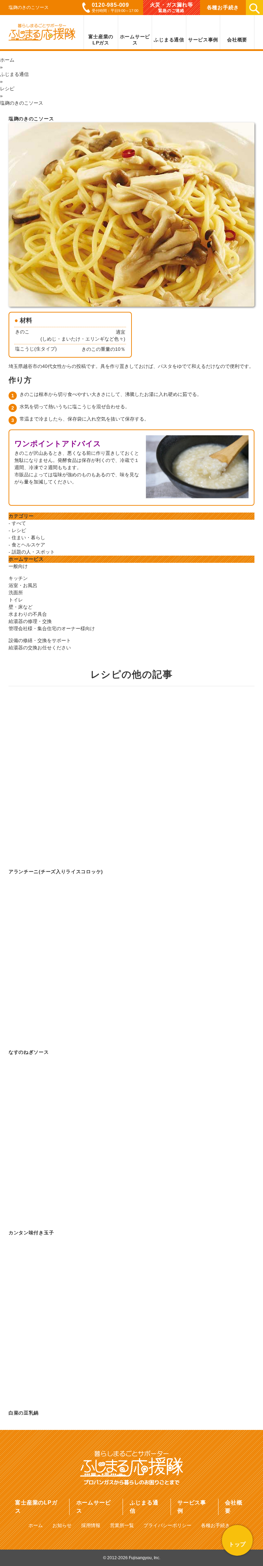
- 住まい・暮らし (27, 537)
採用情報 (90, 1525)
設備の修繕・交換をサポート (40, 640)
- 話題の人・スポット (32, 552)
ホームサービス (93, 1507)
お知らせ (62, 1525)
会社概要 (233, 1507)
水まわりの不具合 (28, 614)
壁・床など (21, 607)
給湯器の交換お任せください (40, 647)
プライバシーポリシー (167, 1525)
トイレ (16, 599)
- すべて (17, 523)
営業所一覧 (122, 1525)
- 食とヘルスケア (27, 544)
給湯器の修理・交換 (30, 621)
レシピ (7, 88)
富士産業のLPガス (36, 1507)
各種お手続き (215, 1525)
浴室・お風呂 (23, 585)
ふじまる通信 (14, 74)
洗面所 (16, 592)
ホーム (7, 60)
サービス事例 (191, 1507)
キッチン (18, 578)
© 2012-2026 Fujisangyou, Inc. (131, 1557)
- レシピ (17, 530)
